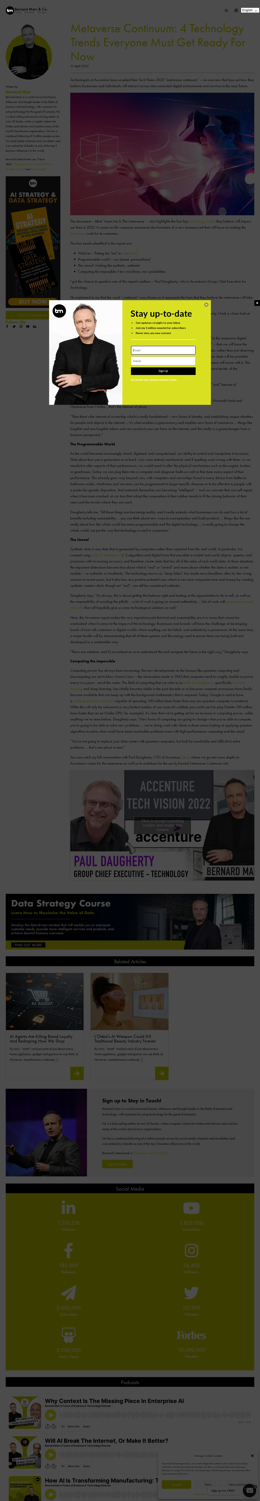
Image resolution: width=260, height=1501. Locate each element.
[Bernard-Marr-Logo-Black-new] (27, 8)
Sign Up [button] (163, 370)
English (247, 10)
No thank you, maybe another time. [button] (154, 379)
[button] (206, 304)
